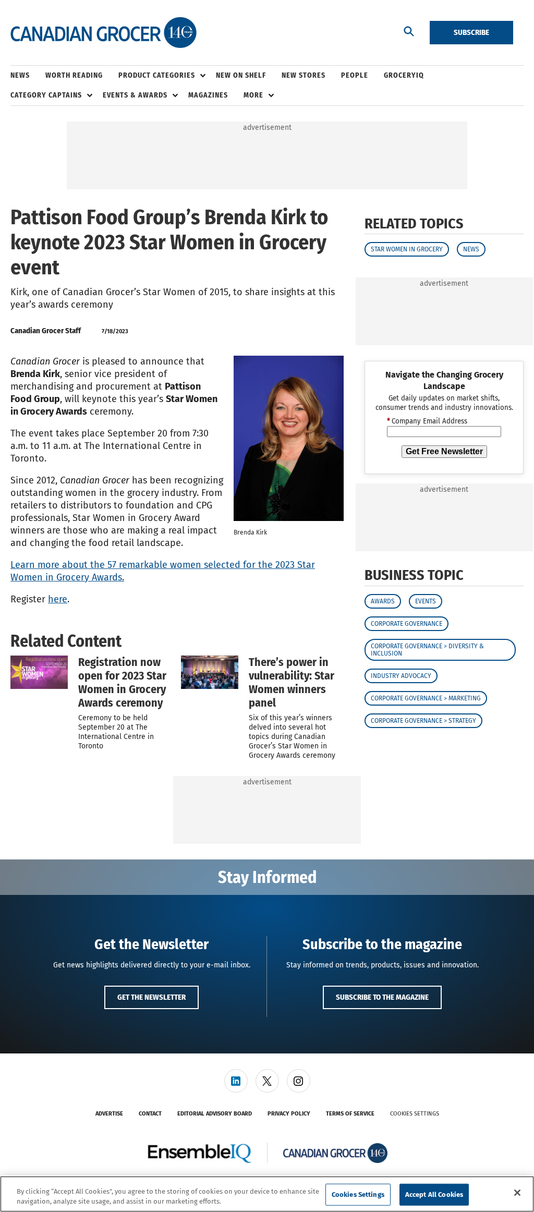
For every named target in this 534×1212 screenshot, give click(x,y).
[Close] (517, 1192)
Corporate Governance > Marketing (426, 698)
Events (425, 601)
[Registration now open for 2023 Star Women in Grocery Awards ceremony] (39, 672)
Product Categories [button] (156, 75)
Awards (383, 601)
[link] (236, 1081)
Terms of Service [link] (350, 1113)
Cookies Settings (414, 1114)
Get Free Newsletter (444, 451)
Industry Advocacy (401, 676)
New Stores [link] (303, 75)
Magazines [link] (208, 95)
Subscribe (471, 32)
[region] (267, 1194)
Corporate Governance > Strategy (423, 720)
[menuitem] (27, 76)
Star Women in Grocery (407, 249)
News (471, 249)
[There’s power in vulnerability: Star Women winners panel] (209, 672)
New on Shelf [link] (241, 75)
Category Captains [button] (46, 95)
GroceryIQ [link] (404, 75)
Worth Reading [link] (74, 75)
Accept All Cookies (434, 1194)
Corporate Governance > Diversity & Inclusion (427, 650)
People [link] (354, 75)
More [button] (253, 95)
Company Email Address (427, 421)
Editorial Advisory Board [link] (214, 1113)
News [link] (20, 75)
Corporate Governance (406, 623)
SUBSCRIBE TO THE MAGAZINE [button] (382, 997)
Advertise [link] (109, 1113)
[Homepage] (103, 33)
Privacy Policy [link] (289, 1113)
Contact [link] (150, 1113)
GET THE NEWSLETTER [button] (151, 997)
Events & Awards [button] (135, 95)
